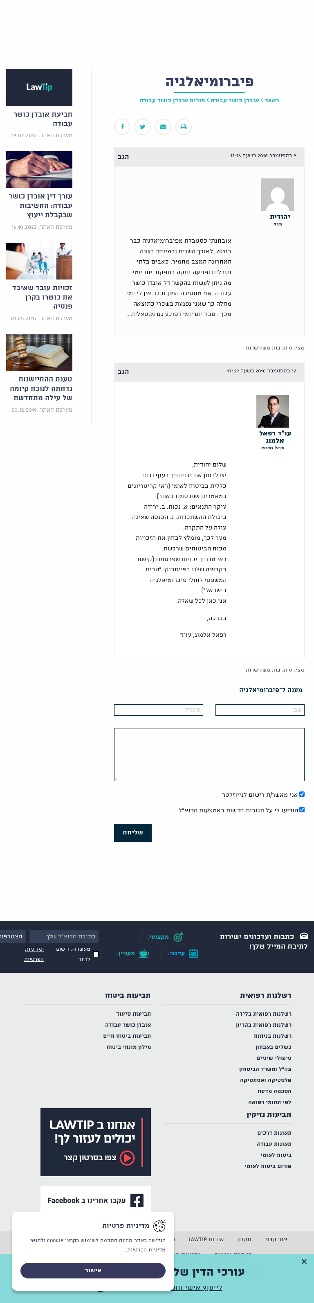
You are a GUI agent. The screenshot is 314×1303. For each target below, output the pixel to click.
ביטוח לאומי (276, 1155)
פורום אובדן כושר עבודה (172, 100)
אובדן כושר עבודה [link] (235, 100)
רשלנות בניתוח (273, 1036)
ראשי (272, 100)
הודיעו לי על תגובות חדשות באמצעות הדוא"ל (238, 810)
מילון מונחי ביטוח (128, 1047)
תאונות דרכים (274, 1133)
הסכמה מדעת (275, 1091)
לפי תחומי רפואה (270, 1102)
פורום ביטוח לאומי (268, 1166)
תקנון (244, 1239)
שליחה (133, 832)
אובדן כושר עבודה (128, 1025)
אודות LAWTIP (206, 1239)
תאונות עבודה (274, 1144)
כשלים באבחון (274, 1047)
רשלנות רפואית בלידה (264, 1014)
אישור (93, 1270)
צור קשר (276, 1239)
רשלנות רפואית (266, 996)
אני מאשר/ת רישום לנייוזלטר (260, 795)
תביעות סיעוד (133, 1014)
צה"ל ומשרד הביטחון (265, 1069)
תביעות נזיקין (269, 1115)
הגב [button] (123, 157)
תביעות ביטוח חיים (127, 1036)
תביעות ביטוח (128, 996)
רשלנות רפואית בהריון (264, 1025)
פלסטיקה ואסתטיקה (266, 1080)
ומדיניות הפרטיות (34, 954)
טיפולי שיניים (274, 1058)
